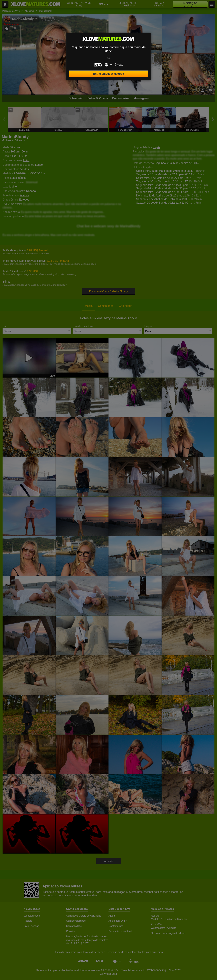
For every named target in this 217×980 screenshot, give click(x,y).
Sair (108, 58)
